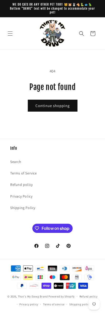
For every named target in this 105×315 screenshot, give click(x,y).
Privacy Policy (21, 196)
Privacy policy (28, 304)
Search (15, 161)
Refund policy (21, 184)
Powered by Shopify (61, 296)
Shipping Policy (22, 207)
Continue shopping (52, 105)
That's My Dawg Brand (33, 296)
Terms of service (53, 304)
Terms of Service (23, 173)
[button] (10, 33)
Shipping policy (79, 304)
